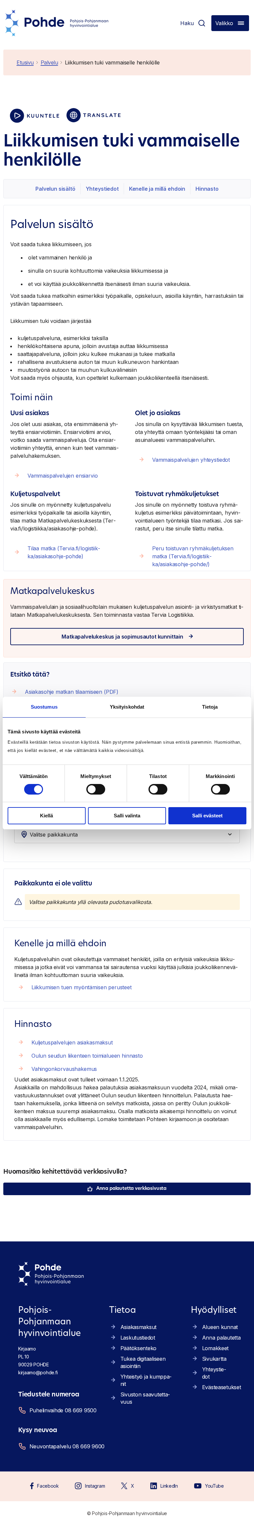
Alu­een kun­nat (220, 1327)
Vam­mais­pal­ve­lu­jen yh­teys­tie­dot (191, 459)
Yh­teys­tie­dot (102, 188)
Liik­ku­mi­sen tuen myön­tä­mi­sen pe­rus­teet (81, 987)
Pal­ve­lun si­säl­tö (55, 188)
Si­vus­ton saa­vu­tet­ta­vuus (145, 1398)
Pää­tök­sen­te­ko (138, 1348)
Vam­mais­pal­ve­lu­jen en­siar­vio (62, 475)
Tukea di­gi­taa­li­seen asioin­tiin (143, 1362)
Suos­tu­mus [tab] (44, 707)
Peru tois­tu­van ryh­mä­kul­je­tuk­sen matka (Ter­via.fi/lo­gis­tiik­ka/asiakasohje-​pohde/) (192, 556)
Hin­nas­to (207, 188)
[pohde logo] (57, 23)
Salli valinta (127, 815)
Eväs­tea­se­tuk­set (221, 1387)
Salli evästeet (207, 815)
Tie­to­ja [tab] (210, 707)
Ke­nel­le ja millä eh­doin (157, 188)
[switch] (95, 789)
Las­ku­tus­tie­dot (137, 1337)
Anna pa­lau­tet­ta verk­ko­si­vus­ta (131, 1188)
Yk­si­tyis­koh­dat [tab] (127, 707)
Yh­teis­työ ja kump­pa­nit (146, 1380)
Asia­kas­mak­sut (138, 1327)
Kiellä (46, 815)
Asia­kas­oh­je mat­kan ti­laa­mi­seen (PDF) (71, 691)
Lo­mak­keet (215, 1348)
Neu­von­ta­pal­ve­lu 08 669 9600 (65, 1446)
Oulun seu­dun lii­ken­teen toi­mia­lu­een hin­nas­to (87, 1055)
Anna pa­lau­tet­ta (221, 1337)
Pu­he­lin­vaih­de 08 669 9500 (63, 1410)
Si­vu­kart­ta (214, 1358)
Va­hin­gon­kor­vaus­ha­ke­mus (64, 1069)
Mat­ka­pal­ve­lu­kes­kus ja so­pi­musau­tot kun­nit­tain (122, 636)
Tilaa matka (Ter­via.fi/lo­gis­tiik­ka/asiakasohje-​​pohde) (63, 552)
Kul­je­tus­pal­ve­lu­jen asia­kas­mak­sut (72, 1042)
